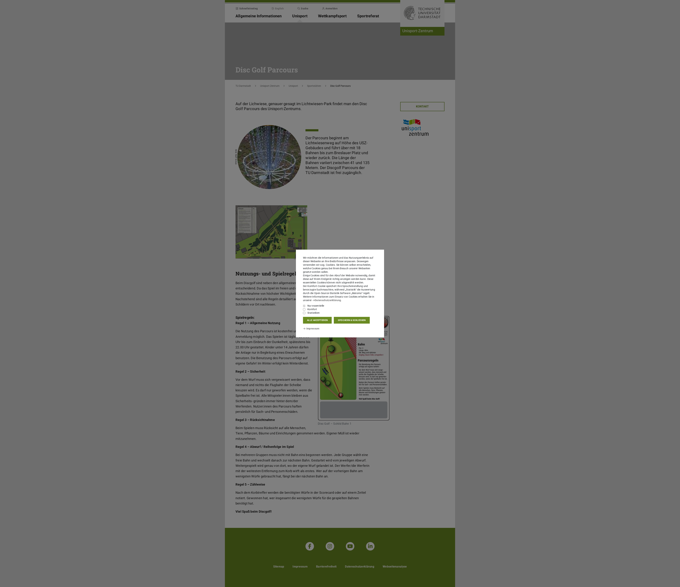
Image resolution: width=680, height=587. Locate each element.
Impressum (312, 328)
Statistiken (313, 312)
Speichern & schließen (352, 320)
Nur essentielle (315, 305)
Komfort (312, 309)
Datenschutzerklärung (328, 300)
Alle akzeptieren (317, 320)
